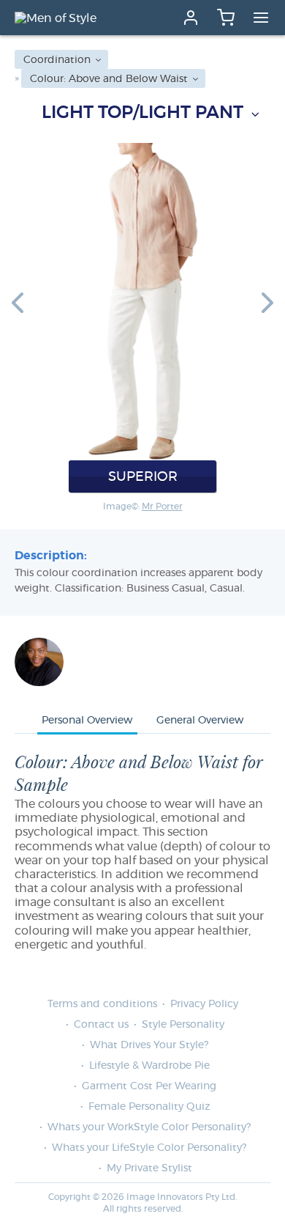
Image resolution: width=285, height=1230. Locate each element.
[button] (17, 302)
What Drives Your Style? (149, 1045)
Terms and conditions (102, 1004)
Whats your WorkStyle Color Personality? (149, 1127)
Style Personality (183, 1025)
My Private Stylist (149, 1168)
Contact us (101, 1025)
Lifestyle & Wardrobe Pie (149, 1066)
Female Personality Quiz (149, 1107)
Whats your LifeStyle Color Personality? (149, 1148)
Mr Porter (162, 506)
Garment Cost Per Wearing (149, 1086)
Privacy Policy (204, 1004)
